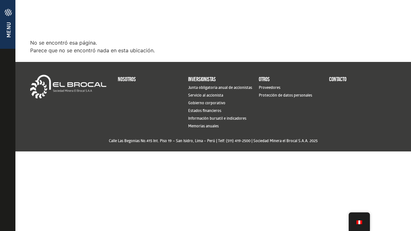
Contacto (337, 79)
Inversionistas (202, 79)
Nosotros (127, 79)
